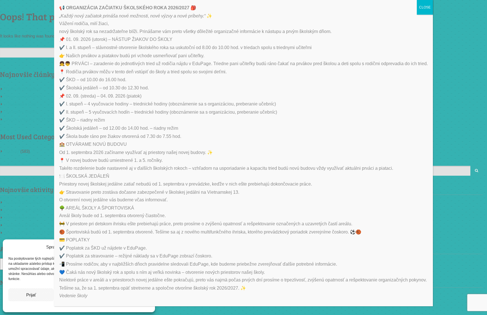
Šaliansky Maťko (21, 111)
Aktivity (12, 151)
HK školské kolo (21, 104)
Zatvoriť (476, 118)
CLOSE (425, 7)
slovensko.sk (451, 251)
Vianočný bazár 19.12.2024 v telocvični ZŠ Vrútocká (53, 119)
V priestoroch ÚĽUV (24, 96)
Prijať (31, 294)
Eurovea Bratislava (23, 89)
